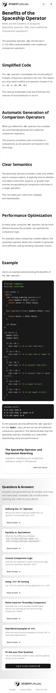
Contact (12, 689)
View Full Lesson (40, 467)
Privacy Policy (26, 689)
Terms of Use (41, 689)
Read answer (12, 522)
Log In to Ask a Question (26, 666)
